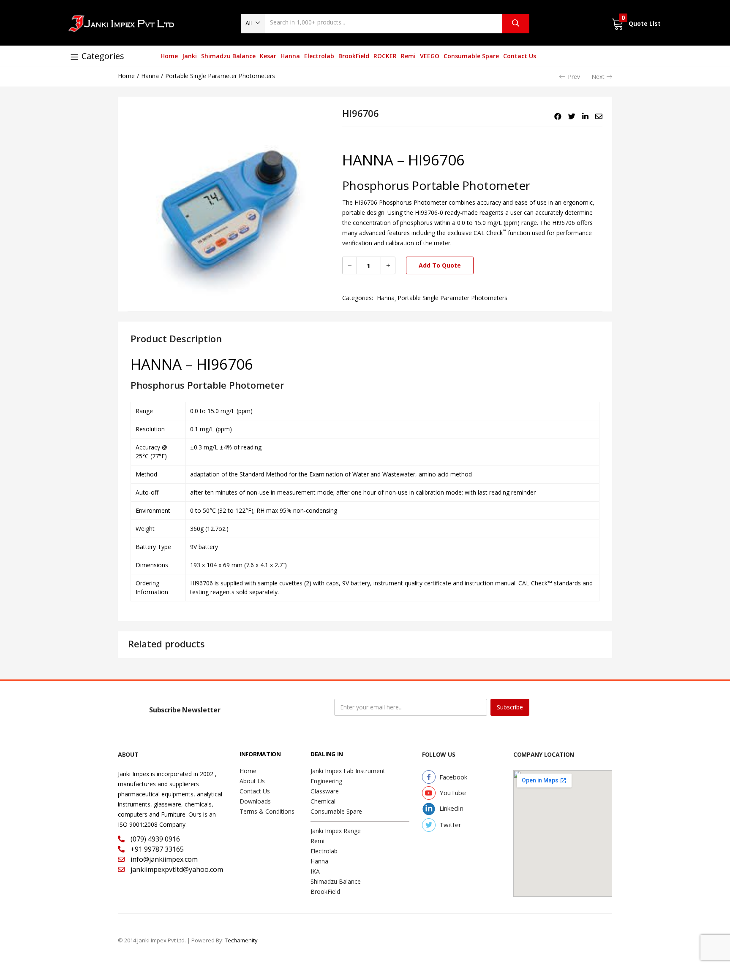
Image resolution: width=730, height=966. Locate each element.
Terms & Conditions (267, 811)
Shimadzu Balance (228, 56)
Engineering (326, 781)
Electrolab (319, 56)
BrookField (353, 56)
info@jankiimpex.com (163, 859)
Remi (408, 56)
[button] (253, 23)
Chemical (323, 801)
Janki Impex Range (336, 831)
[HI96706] (557, 116)
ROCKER (385, 56)
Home (169, 56)
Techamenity (241, 940)
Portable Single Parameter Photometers (220, 76)
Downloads (255, 801)
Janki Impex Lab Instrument (348, 771)
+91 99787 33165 (156, 849)
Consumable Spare (471, 56)
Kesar (268, 56)
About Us (252, 781)
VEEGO (429, 56)
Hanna (290, 56)
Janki (189, 56)
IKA (315, 871)
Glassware (325, 791)
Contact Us (519, 56)
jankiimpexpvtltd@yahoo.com (176, 869)
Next (598, 77)
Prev (574, 77)
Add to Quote (440, 265)
